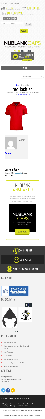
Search (42, 77)
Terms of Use (31, 404)
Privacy (12, 406)
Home (18, 85)
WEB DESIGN (41, 415)
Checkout (27, 60)
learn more (22, 231)
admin (8, 153)
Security (5, 406)
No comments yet (24, 94)
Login (24, 31)
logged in (18, 173)
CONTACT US (25, 259)
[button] (26, 305)
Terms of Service (23, 406)
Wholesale (21, 404)
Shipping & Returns (8, 404)
